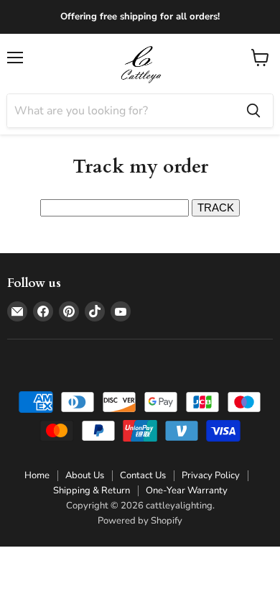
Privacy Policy (211, 475)
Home (37, 475)
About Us (84, 475)
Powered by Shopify (140, 520)
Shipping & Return (91, 490)
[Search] (253, 110)
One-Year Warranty (187, 490)
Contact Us (143, 475)
